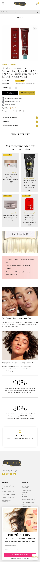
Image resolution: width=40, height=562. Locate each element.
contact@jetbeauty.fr (10, 471)
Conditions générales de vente (28, 495)
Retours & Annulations (28, 499)
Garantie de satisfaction (10, 126)
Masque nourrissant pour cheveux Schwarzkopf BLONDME (10, 177)
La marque (5, 121)
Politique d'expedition (28, 502)
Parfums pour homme (8, 489)
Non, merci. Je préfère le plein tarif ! (20, 558)
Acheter (11, 93)
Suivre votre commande (25, 486)
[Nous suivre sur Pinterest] (11, 474)
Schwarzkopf (9, 65)
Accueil (19, 17)
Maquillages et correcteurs (6, 500)
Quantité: (5, 87)
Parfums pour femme (8, 486)
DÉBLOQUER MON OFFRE (20, 554)
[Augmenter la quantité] (16, 88)
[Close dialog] (37, 508)
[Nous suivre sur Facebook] (3, 474)
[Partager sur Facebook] (16, 111)
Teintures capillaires (7, 497)
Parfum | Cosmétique (8, 491)
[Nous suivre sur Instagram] (7, 474)
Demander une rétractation (26, 491)
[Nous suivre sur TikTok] (15, 474)
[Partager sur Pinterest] (23, 111)
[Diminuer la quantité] (10, 88)
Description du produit (9, 117)
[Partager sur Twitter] (20, 111)
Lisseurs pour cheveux (8, 494)
